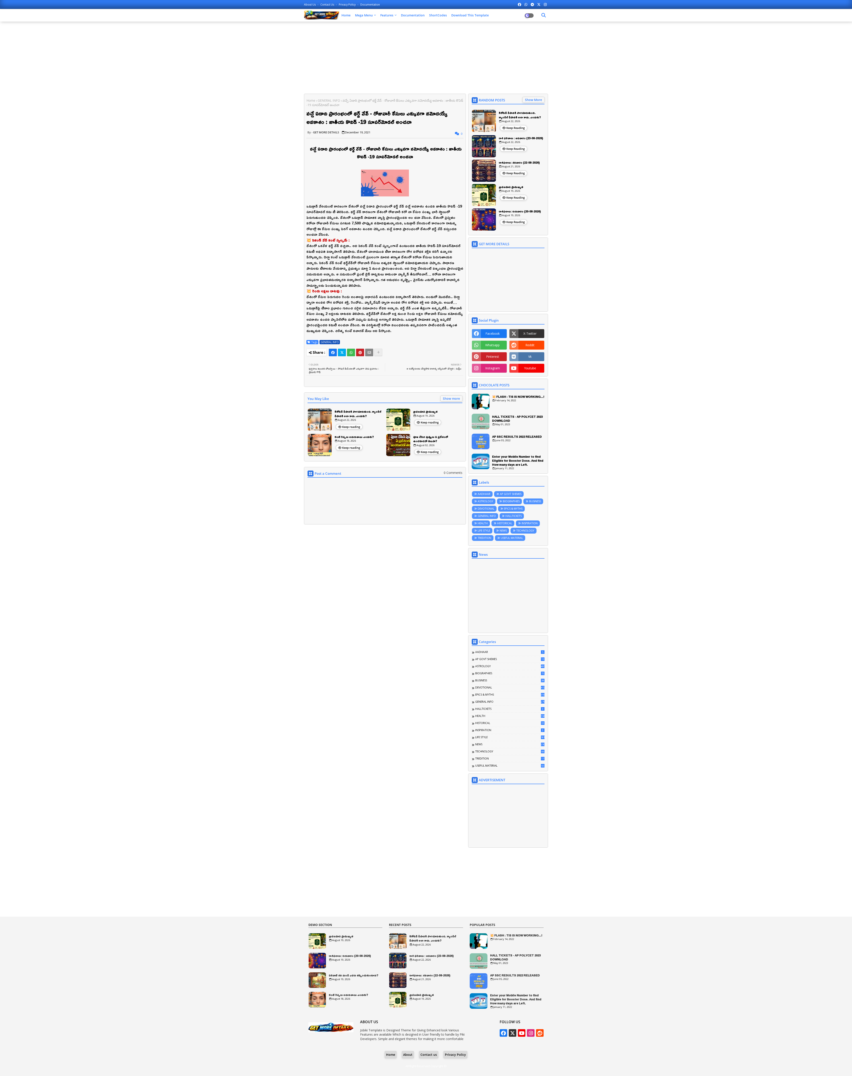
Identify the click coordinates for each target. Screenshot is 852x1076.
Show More (533, 100)
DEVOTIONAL (486, 508)
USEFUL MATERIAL (512, 538)
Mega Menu (364, 15)
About (407, 1054)
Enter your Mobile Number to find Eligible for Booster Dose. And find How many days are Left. (517, 461)
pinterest (492, 356)
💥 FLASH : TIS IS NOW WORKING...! (518, 397)
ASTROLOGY (485, 501)
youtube (530, 368)
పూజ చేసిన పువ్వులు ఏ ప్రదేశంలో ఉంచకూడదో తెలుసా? (430, 439)
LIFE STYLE (484, 530)
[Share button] (378, 352)
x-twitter (529, 333)
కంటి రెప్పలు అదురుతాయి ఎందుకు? (354, 437)
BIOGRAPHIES (511, 501)
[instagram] (545, 4)
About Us (310, 4)
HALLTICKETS (513, 516)
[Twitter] (342, 352)
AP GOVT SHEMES (510, 494)
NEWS (503, 530)
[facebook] (519, 4)
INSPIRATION (530, 523)
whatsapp (492, 345)
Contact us (327, 4)
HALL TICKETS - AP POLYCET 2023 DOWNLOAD (517, 419)
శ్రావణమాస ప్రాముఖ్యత (425, 411)
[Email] (369, 352)
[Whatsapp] (351, 352)
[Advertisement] (426, 57)
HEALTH (483, 523)
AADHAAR (484, 494)
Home (346, 15)
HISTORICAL (504, 523)
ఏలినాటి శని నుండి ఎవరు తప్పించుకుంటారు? (353, 975)
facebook (492, 333)
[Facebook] (333, 352)
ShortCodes (438, 15)
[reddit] (540, 1033)
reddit (529, 345)
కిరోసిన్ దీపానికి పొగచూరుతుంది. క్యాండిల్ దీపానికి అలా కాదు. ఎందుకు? (358, 413)
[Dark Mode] (543, 15)
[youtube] (521, 1033)
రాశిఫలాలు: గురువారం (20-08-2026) (520, 211)
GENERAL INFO (329, 100)
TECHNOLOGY (525, 530)
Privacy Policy (347, 4)
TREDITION (484, 538)
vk (530, 356)
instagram (492, 368)
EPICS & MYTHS (513, 508)
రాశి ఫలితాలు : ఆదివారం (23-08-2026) (521, 138)
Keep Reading (515, 128)
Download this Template (470, 15)
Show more (451, 398)
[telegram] (532, 4)
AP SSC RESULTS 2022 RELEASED (517, 437)
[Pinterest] (360, 352)
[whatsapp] (526, 4)
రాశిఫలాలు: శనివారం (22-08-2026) (519, 162)
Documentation (370, 4)
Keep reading (351, 427)
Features (386, 15)
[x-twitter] (539, 4)
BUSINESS (535, 501)
